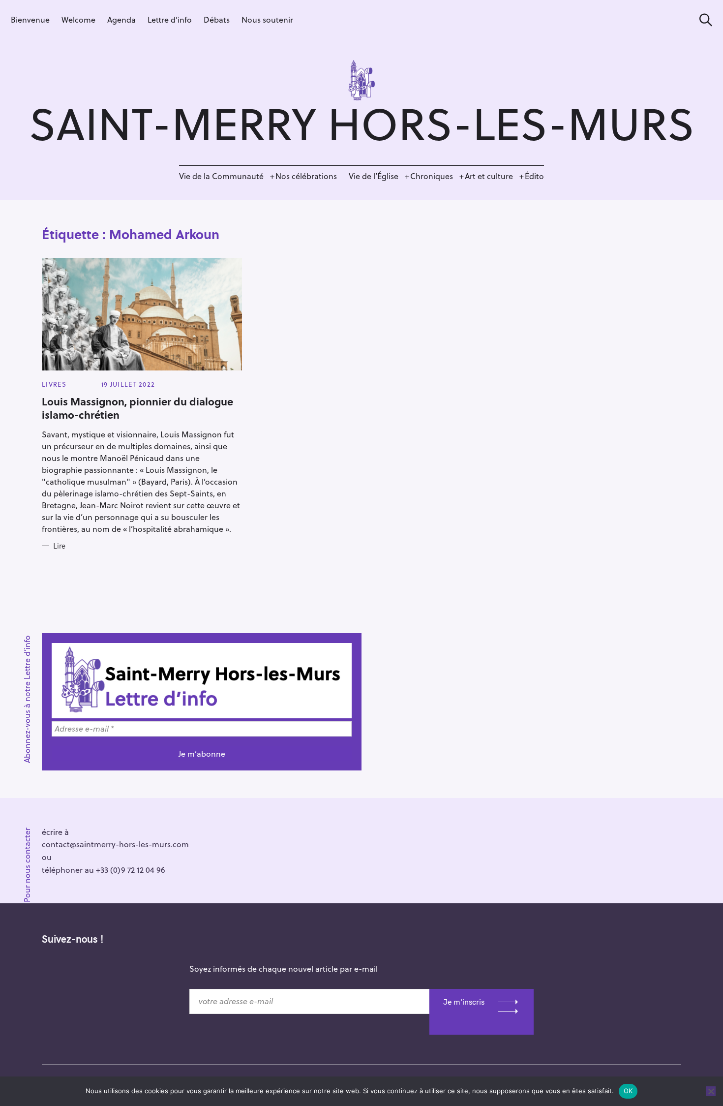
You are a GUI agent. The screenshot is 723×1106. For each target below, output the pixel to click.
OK (628, 1091)
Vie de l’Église (373, 176)
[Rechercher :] (702, 20)
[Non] (711, 1091)
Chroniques (431, 176)
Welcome (78, 19)
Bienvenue (30, 19)
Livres (54, 384)
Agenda (121, 19)
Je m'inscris (463, 1002)
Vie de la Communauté (221, 176)
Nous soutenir (267, 19)
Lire (59, 546)
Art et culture (489, 176)
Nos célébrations (306, 176)
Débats (217, 19)
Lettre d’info (170, 19)
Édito (534, 176)
